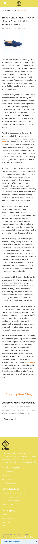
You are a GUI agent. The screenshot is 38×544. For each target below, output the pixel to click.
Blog (14, 10)
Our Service (7, 525)
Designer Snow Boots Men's (13, 493)
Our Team (6, 522)
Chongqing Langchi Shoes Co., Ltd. (18, 538)
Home (7, 10)
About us (5, 514)
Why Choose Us (8, 518)
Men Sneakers (8, 472)
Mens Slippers (8, 479)
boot (4, 142)
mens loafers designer (11, 497)
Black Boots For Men (10, 500)
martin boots (7, 504)
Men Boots (6, 475)
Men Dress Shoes (9, 483)
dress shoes (30, 362)
